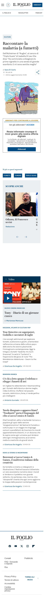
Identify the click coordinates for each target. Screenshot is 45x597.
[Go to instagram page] (27, 546)
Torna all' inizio (30, 578)
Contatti (7, 558)
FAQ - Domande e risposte (11, 563)
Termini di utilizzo (11, 580)
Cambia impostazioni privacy (9, 589)
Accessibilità (9, 584)
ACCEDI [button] (30, 125)
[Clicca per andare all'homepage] (21, 538)
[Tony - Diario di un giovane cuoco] (21, 293)
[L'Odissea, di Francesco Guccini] (22, 204)
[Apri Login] (8, 5)
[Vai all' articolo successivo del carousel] (25, 237)
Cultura (7, 37)
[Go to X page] (22, 546)
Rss (6, 567)
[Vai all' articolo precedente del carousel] (17, 237)
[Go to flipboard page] (33, 546)
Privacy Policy (10, 576)
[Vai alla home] (21, 5)
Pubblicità (28, 558)
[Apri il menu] (2, 5)
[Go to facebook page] (10, 546)
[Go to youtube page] (16, 546)
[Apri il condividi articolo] (37, 72)
